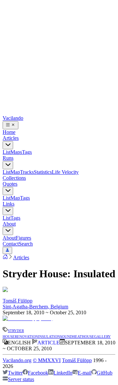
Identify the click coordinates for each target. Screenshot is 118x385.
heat (77, 336)
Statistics (43, 172)
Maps (16, 152)
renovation (26, 336)
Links (8, 204)
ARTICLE (48, 342)
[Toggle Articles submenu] (8, 145)
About (9, 224)
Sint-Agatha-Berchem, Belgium (35, 306)
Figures (23, 238)
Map (15, 172)
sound (66, 336)
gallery (102, 336)
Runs (8, 158)
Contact (11, 244)
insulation (49, 336)
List (6, 152)
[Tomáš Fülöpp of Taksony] (28, 318)
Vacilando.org (17, 360)
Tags (27, 152)
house (88, 336)
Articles (11, 138)
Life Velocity (65, 172)
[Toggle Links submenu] (8, 211)
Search (26, 244)
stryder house (13, 333)
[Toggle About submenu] (8, 231)
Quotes (10, 184)
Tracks (27, 172)
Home (9, 132)
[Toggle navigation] (10, 125)
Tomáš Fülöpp (17, 300)
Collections (14, 178)
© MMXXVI (47, 360)
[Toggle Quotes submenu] (8, 191)
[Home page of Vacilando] (5, 257)
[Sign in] (7, 250)
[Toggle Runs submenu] (8, 165)
